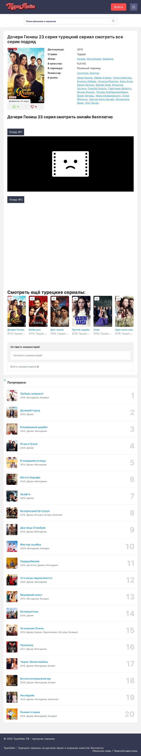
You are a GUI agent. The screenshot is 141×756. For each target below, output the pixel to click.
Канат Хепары (85, 95)
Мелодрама (94, 58)
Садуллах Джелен (88, 72)
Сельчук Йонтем (108, 81)
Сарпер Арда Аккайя (101, 99)
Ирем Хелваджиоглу (108, 95)
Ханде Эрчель (85, 84)
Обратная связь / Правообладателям (114, 750)
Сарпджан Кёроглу (119, 88)
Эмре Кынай (84, 77)
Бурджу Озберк (86, 81)
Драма (81, 58)
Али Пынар (92, 102)
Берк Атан (126, 81)
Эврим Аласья (102, 77)
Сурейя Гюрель (97, 88)
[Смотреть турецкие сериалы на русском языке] (20, 7)
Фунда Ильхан (85, 91)
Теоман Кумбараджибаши (112, 91)
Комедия (108, 58)
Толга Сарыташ (122, 77)
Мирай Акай (103, 84)
